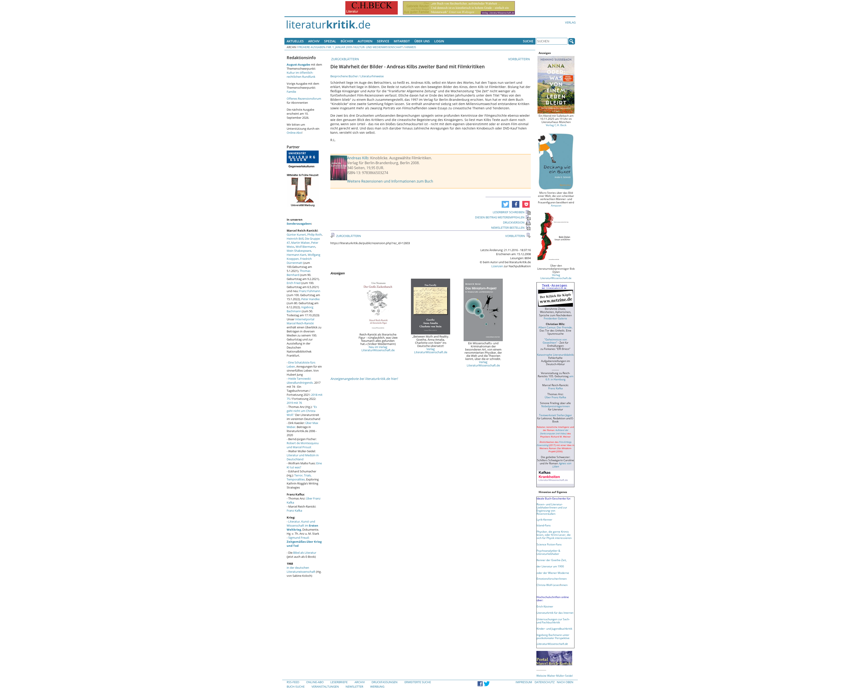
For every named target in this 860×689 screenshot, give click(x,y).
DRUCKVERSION (514, 222)
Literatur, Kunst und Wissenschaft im (302, 525)
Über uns (422, 41)
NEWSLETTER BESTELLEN (508, 228)
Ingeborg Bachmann (300, 309)
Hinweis (410, 47)
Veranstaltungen (325, 687)
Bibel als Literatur (304, 553)
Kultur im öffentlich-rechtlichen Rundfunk (301, 75)
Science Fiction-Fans (549, 544)
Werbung (377, 687)
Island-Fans (544, 525)
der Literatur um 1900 (550, 566)
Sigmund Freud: (304, 542)
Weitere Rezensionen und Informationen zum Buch (390, 181)
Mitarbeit (402, 41)
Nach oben (565, 682)
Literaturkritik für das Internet (555, 612)
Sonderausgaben (299, 224)
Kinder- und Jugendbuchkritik (554, 628)
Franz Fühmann (309, 291)
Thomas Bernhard (298, 273)
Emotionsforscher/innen (552, 578)
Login (439, 41)
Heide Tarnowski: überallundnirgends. (300, 381)
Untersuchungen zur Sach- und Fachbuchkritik (553, 620)
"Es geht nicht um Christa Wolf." (302, 411)
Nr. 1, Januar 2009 (339, 47)
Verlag (570, 22)
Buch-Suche (296, 687)
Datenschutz (545, 682)
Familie (291, 92)
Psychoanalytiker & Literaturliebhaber (548, 552)
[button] (505, 204)
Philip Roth (314, 235)
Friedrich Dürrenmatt (299, 261)
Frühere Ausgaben (311, 47)
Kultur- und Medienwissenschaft (378, 47)
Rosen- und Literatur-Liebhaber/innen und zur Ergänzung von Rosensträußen (552, 508)
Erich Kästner (545, 606)
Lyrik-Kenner (544, 519)
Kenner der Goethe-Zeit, (552, 560)
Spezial (330, 41)
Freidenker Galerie (555, 318)
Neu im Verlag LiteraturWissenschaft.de (378, 348)
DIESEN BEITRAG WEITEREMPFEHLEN (500, 217)
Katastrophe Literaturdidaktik (555, 354)
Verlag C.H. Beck (556, 125)
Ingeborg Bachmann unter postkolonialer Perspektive (553, 636)
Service (383, 41)
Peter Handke (310, 299)
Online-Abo (294, 133)
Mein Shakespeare (299, 251)
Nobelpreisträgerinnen (555, 406)
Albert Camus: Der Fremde (555, 327)
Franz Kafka (294, 510)
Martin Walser (300, 243)
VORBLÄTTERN (519, 59)
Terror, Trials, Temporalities (299, 477)
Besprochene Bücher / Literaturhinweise (357, 76)
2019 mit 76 (294, 403)
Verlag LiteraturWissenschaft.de (430, 350)
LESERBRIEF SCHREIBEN (509, 212)
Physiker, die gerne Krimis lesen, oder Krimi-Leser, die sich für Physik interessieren (554, 535)
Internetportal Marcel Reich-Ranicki (300, 321)
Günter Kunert (296, 235)
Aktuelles (295, 41)
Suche (528, 41)
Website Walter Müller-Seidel (554, 675)
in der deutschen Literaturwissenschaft (301, 570)
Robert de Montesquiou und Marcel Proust (303, 445)
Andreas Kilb (357, 157)
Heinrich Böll (295, 239)
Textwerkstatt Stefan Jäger (555, 415)
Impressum (524, 682)
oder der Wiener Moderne (553, 573)
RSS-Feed (293, 682)
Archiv (314, 41)
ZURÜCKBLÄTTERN (344, 59)
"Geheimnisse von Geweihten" (555, 341)
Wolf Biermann (305, 247)
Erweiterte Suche (417, 682)
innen (564, 585)
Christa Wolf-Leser (548, 585)
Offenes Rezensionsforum (304, 99)
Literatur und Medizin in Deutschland (303, 457)
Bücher (347, 41)
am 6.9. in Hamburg (559, 377)
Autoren (365, 41)
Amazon (556, 205)
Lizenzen (497, 266)
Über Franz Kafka (555, 397)
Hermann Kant (296, 255)
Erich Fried (294, 283)
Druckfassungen (385, 682)
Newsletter (354, 687)
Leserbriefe (339, 682)
